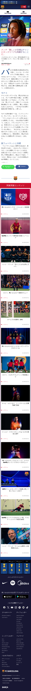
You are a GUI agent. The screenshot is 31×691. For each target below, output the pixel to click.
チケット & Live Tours (5, 659)
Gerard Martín (19, 625)
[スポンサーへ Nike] (5, 582)
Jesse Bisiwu (19, 648)
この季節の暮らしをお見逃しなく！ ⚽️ (9, 2)
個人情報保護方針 (16, 678)
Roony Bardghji (20, 642)
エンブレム (19, 658)
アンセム (18, 660)
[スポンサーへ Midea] (23, 582)
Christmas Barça (5, 666)
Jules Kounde (19, 627)
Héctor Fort (19, 630)
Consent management (18, 680)
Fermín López (5, 642)
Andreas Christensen (19, 622)
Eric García (18, 629)
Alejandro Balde (20, 615)
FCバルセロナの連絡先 (7, 680)
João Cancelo (19, 632)
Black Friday (5, 664)
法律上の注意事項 (6, 678)
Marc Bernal (4, 650)
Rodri (3, 652)
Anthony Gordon (20, 644)
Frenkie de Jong (5, 646)
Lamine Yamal (19, 639)
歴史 (17, 664)
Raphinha (18, 641)
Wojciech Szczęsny (6, 615)
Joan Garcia (4, 617)
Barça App (4, 662)
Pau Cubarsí (19, 617)
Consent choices (6, 682)
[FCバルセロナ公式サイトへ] (2, 7)
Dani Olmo (4, 648)
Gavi (3, 639)
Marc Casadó (5, 644)
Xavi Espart (19, 619)
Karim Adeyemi (20, 646)
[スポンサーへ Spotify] (12, 582)
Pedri (3, 641)
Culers (23, 6)
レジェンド (19, 662)
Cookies (23, 678)
